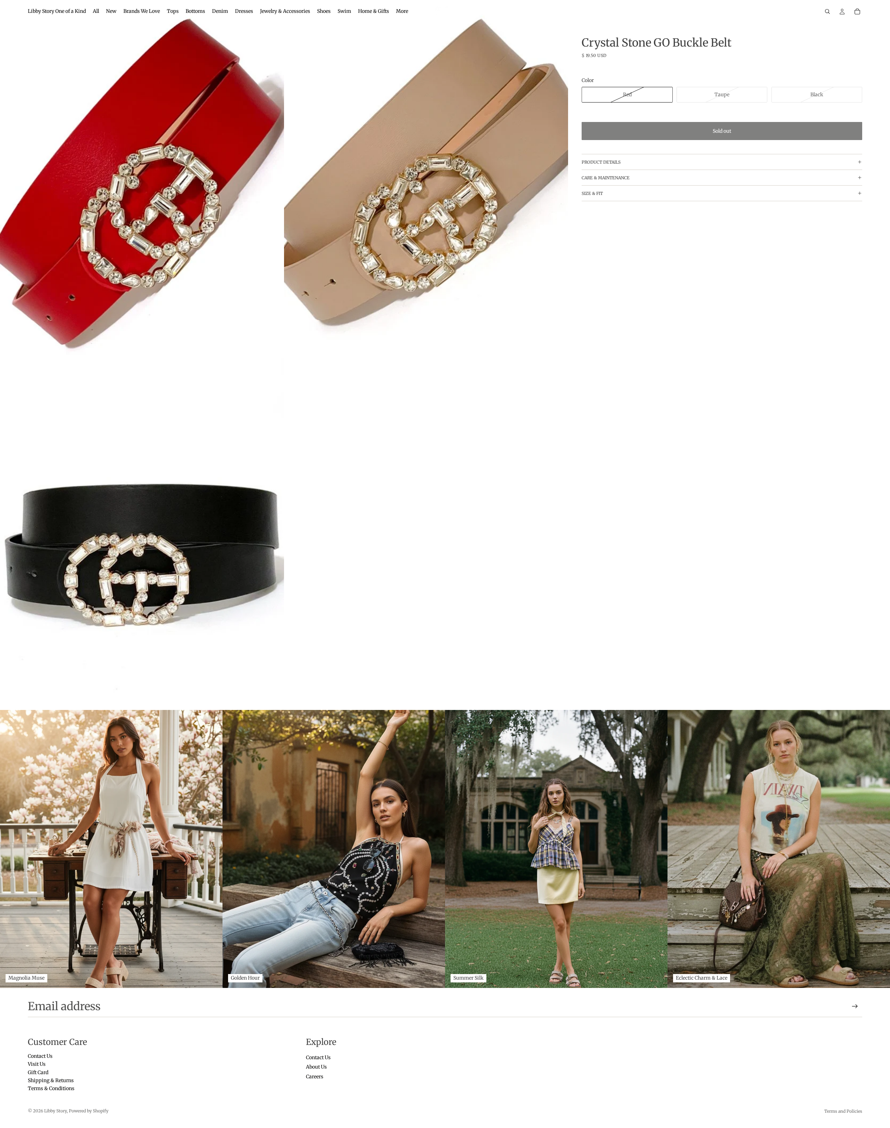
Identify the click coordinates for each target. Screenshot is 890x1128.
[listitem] (402, 11)
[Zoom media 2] (426, 177)
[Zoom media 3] (142, 532)
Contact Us (40, 1056)
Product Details (601, 162)
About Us (316, 1067)
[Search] (827, 11)
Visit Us (37, 1064)
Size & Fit (592, 193)
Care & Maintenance (606, 177)
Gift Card (38, 1072)
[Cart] (857, 11)
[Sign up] (855, 1006)
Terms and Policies (843, 1111)
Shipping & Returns (51, 1080)
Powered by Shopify (88, 1110)
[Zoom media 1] (142, 177)
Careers (314, 1076)
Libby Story (55, 1110)
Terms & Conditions (51, 1089)
